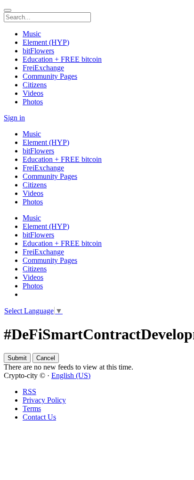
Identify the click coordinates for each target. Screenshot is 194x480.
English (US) (70, 375)
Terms (32, 408)
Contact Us (39, 417)
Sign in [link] (14, 118)
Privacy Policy (44, 400)
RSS (29, 391)
